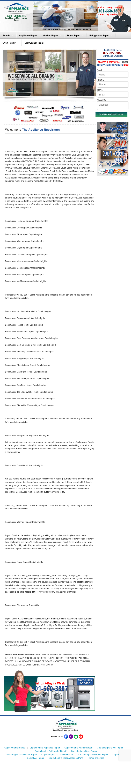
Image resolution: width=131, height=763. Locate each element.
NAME (99, 69)
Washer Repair (50, 35)
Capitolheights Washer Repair (78, 747)
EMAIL (100, 89)
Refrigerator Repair (99, 35)
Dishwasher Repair (34, 42)
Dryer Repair (73, 35)
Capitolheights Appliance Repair (45, 747)
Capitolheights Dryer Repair (110, 747)
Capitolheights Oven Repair (84, 750)
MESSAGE (101, 99)
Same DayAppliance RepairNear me (118, 129)
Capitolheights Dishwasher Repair (21, 754)
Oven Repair (9, 42)
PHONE (100, 79)
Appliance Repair (28, 35)
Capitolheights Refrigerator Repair (51, 750)
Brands (6, 35)
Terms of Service (96, 757)
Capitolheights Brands (14, 747)
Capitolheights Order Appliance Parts (66, 757)
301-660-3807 (109, 11)
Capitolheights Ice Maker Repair (93, 754)
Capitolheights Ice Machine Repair (57, 754)
